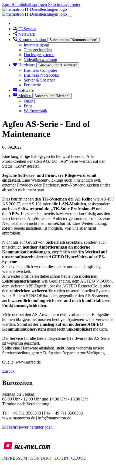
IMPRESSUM (14, 458)
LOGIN (61, 458)
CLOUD (79, 458)
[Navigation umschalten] (70, 15)
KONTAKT (41, 458)
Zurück (8, 371)
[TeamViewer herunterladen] (27, 427)
